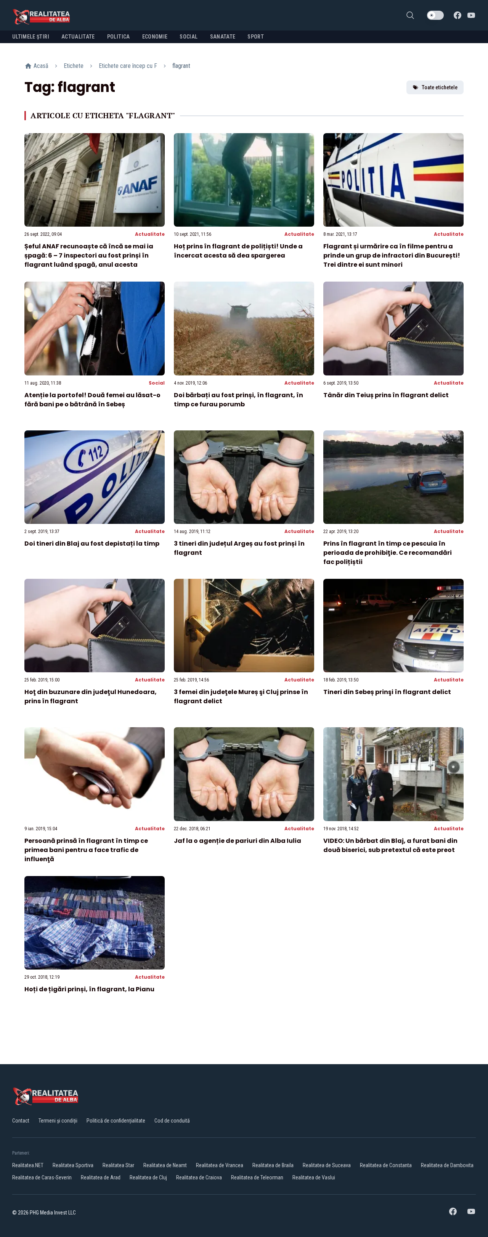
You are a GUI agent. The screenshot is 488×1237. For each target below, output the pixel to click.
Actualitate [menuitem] (78, 37)
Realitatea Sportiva (73, 1165)
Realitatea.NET (27, 1165)
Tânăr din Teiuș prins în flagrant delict (386, 395)
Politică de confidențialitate (116, 1121)
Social (157, 383)
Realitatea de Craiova (199, 1177)
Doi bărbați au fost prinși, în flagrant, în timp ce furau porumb (238, 400)
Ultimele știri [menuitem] (30, 37)
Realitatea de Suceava (327, 1165)
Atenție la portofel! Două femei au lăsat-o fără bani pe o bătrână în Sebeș (92, 400)
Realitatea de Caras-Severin (42, 1177)
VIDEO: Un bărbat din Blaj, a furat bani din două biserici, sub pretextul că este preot (390, 845)
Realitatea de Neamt (165, 1165)
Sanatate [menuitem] (223, 37)
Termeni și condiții (58, 1121)
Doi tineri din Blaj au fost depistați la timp (91, 543)
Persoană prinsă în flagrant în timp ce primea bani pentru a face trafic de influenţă (86, 849)
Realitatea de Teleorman (257, 1177)
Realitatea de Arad (100, 1177)
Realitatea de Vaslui (313, 1177)
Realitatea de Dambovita (447, 1165)
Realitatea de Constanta (386, 1165)
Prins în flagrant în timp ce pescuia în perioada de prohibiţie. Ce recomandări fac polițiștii (387, 552)
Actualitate (150, 234)
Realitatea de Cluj (148, 1177)
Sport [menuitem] (255, 37)
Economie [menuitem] (155, 37)
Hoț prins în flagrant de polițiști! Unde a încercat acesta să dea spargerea (238, 251)
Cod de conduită (172, 1121)
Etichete (73, 65)
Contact (20, 1121)
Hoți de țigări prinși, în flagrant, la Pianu (89, 989)
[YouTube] (471, 15)
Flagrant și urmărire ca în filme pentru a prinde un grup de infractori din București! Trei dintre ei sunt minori (391, 255)
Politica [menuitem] (118, 37)
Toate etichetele (440, 87)
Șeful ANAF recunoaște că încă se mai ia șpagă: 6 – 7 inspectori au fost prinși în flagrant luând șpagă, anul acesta (88, 255)
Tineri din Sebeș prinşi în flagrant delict (387, 692)
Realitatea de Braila (273, 1165)
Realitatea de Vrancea (219, 1165)
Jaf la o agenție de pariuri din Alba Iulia (237, 840)
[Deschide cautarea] (410, 15)
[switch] (435, 15)
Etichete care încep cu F (128, 65)
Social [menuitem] (188, 37)
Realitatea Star (118, 1165)
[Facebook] (457, 15)
